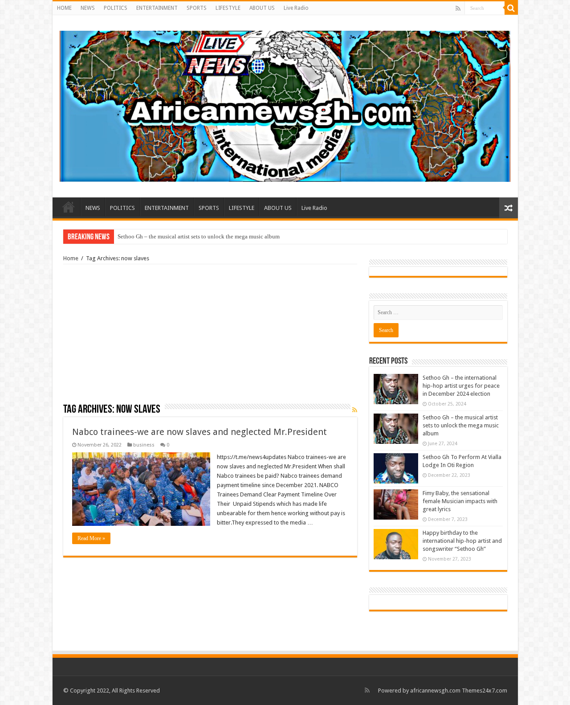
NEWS (88, 8)
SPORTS (197, 8)
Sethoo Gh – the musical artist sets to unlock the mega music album (199, 236)
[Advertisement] (210, 337)
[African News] (285, 104)
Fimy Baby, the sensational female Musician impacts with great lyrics (460, 501)
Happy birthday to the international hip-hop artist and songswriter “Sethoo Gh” (462, 540)
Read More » (91, 538)
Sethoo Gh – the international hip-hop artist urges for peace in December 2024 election (461, 385)
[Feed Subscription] (354, 410)
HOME (64, 8)
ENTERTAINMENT (157, 8)
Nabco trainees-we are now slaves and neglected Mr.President (199, 431)
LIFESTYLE (228, 8)
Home (70, 258)
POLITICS (115, 8)
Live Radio (296, 8)
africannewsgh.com (435, 690)
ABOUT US (262, 8)
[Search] (511, 8)
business (144, 445)
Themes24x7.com (484, 690)
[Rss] (458, 8)
